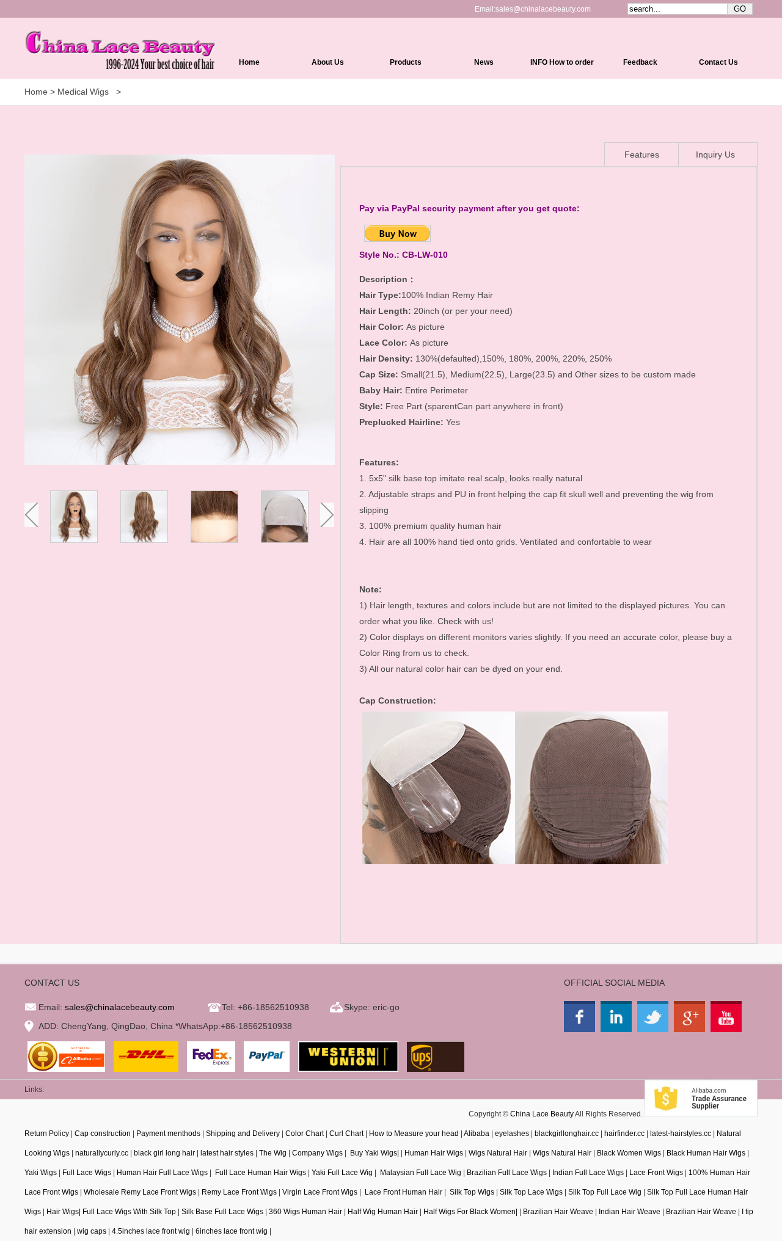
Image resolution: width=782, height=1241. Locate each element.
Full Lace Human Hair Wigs (259, 1172)
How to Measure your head (414, 1133)
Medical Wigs (84, 91)
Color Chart (304, 1133)
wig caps (91, 1231)
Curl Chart (346, 1133)
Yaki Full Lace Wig (342, 1172)
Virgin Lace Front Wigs (319, 1192)
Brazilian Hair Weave (558, 1211)
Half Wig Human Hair (383, 1211)
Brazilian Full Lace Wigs (507, 1172)
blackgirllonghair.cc (567, 1133)
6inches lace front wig (232, 1231)
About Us (328, 62)
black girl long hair (164, 1153)
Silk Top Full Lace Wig (604, 1192)
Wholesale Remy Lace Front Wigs (140, 1192)
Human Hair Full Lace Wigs (162, 1172)
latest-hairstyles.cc (680, 1133)
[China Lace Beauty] (581, 1029)
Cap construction (103, 1133)
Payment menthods (168, 1133)
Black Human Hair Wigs (706, 1153)
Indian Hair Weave (629, 1211)
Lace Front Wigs (656, 1172)
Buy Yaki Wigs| (373, 1153)
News (484, 62)
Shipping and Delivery (243, 1133)
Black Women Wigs (629, 1153)
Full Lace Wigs (86, 1172)
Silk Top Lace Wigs (531, 1192)
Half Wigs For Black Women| (470, 1211)
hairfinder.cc (624, 1133)
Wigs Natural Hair (498, 1153)
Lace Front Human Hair (402, 1192)
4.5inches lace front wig (151, 1231)
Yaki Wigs (40, 1172)
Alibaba (476, 1133)
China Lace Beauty (542, 1114)
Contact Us (718, 62)
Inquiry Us (715, 154)
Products (406, 62)
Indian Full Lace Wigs (588, 1172)
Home (249, 62)
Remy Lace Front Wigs (239, 1192)
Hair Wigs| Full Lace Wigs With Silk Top (111, 1211)
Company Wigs (317, 1153)
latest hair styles (227, 1153)
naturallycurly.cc (101, 1153)
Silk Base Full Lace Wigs (222, 1211)
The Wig (273, 1153)
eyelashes (512, 1133)
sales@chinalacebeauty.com (543, 9)
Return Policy (46, 1133)
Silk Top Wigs (471, 1192)
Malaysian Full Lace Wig (419, 1172)
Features (641, 154)
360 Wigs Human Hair (305, 1211)
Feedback (640, 62)
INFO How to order (562, 62)
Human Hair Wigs (433, 1153)
